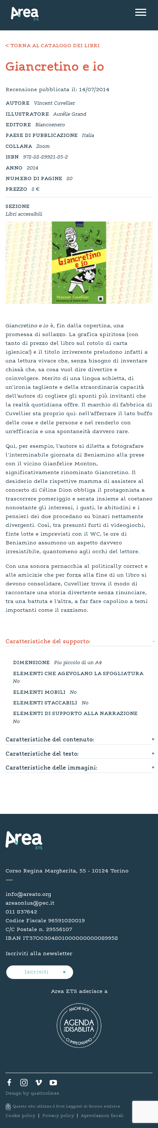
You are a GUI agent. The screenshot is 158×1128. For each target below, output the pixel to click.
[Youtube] (53, 1084)
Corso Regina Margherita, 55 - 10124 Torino (67, 871)
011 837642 (21, 912)
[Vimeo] (38, 1084)
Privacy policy (58, 1115)
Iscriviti (38, 972)
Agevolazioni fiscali (102, 1115)
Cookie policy (20, 1115)
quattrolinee (44, 1093)
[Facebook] (9, 1084)
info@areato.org (28, 894)
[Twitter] (24, 1084)
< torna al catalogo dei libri (53, 46)
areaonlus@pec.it (30, 903)
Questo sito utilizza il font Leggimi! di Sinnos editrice (66, 1106)
